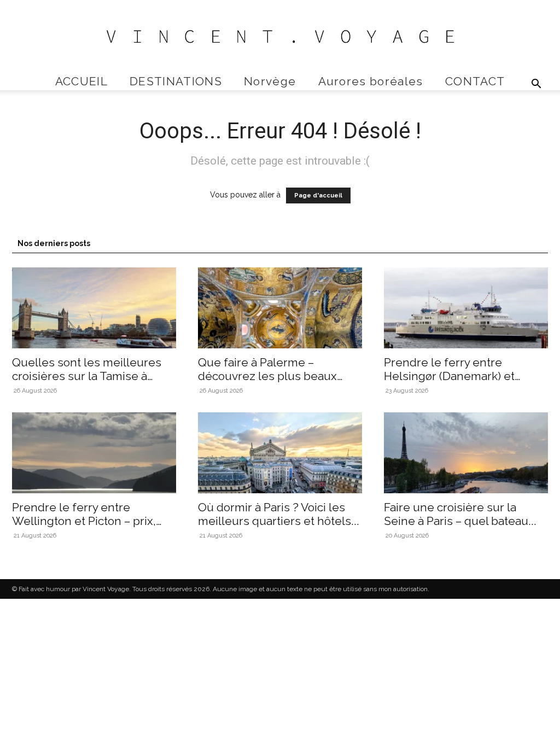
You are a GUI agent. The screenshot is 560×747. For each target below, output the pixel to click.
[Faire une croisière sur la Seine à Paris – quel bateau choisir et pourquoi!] (466, 452)
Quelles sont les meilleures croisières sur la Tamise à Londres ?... (86, 375)
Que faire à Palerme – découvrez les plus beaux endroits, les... (267, 375)
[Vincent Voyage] (280, 36)
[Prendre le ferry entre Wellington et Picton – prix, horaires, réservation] (94, 452)
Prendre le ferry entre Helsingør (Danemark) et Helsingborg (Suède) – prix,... (461, 375)
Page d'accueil (318, 195)
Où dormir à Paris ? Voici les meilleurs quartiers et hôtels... (278, 514)
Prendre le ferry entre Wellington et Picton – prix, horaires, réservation (84, 520)
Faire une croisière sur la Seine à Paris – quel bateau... (460, 514)
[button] (536, 85)
